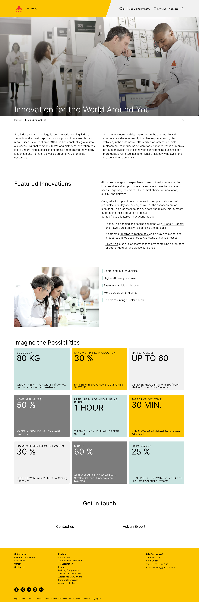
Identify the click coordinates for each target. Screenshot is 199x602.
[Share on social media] (183, 120)
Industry (18, 120)
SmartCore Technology (134, 233)
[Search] (183, 8)
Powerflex (111, 243)
